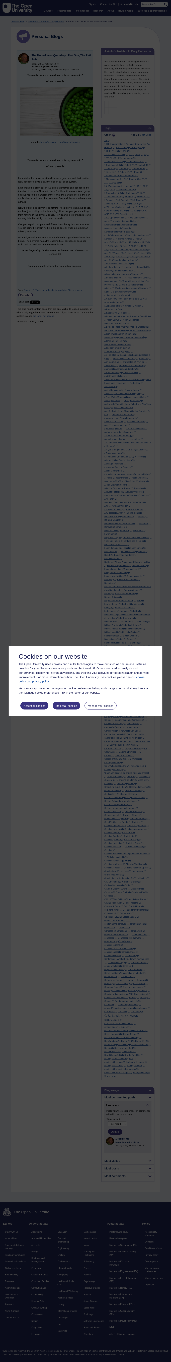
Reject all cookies (66, 705)
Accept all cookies (34, 705)
